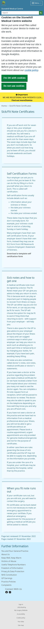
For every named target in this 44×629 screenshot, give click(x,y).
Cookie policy (21, 618)
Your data (21, 621)
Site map (21, 625)
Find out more (18, 100)
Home (4, 106)
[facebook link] (6, 592)
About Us (5, 554)
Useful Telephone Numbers (13, 565)
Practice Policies (8, 582)
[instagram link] (10, 592)
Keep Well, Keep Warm (11, 558)
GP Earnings (6, 578)
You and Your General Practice (14, 551)
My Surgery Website (20, 610)
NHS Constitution (9, 575)
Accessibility (21, 614)
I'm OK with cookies (14, 78)
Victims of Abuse (8, 561)
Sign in (21, 604)
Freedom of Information (12, 568)
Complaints (6, 585)
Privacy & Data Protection (12, 571)
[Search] (41, 13)
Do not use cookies (14, 86)
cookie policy (31, 70)
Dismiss (28, 100)
